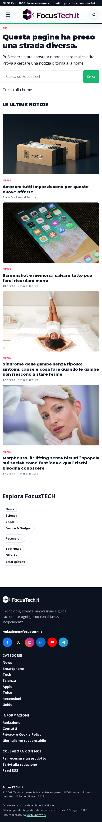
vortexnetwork (36, 815)
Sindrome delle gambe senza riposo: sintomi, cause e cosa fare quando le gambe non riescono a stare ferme (51, 369)
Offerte (11, 555)
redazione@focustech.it (22, 631)
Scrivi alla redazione (20, 764)
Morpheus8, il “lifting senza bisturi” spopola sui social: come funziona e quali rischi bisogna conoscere (51, 463)
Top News (13, 549)
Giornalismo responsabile (24, 740)
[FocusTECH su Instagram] (29, 642)
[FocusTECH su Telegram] (63, 642)
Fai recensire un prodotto (24, 758)
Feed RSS (10, 770)
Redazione (11, 722)
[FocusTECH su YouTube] (52, 642)
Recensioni (13, 538)
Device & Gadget (18, 528)
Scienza (11, 515)
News (7, 180)
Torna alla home (17, 89)
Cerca (91, 76)
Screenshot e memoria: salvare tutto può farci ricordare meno (47, 278)
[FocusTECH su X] (18, 642)
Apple (10, 522)
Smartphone (15, 561)
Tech (7, 674)
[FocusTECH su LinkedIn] (41, 642)
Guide (7, 704)
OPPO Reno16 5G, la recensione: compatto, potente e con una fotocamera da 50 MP (51, 2)
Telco (7, 692)
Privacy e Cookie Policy (22, 734)
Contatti (10, 728)
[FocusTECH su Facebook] (7, 642)
